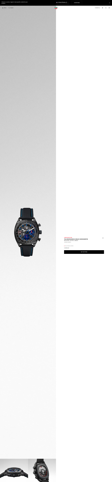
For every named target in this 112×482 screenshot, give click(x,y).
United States (62, 2)
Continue (78, 2)
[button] (106, 8)
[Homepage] (56, 8)
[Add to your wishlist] (103, 238)
